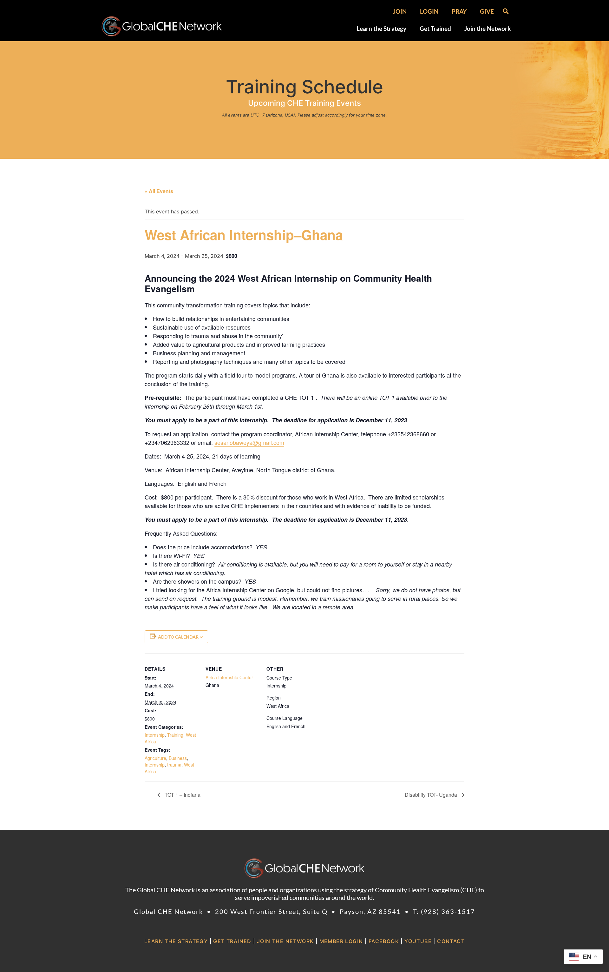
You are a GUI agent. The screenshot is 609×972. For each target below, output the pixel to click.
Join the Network (487, 28)
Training (175, 735)
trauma (174, 764)
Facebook (384, 941)
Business (178, 758)
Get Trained (435, 28)
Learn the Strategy (381, 28)
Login (429, 11)
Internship (155, 735)
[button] (505, 11)
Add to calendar (178, 637)
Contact (451, 941)
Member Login (341, 941)
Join (400, 11)
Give (487, 11)
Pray (459, 11)
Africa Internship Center (229, 677)
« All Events (159, 191)
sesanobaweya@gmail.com (249, 442)
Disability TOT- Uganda (431, 794)
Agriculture (155, 758)
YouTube (418, 941)
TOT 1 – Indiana (181, 794)
